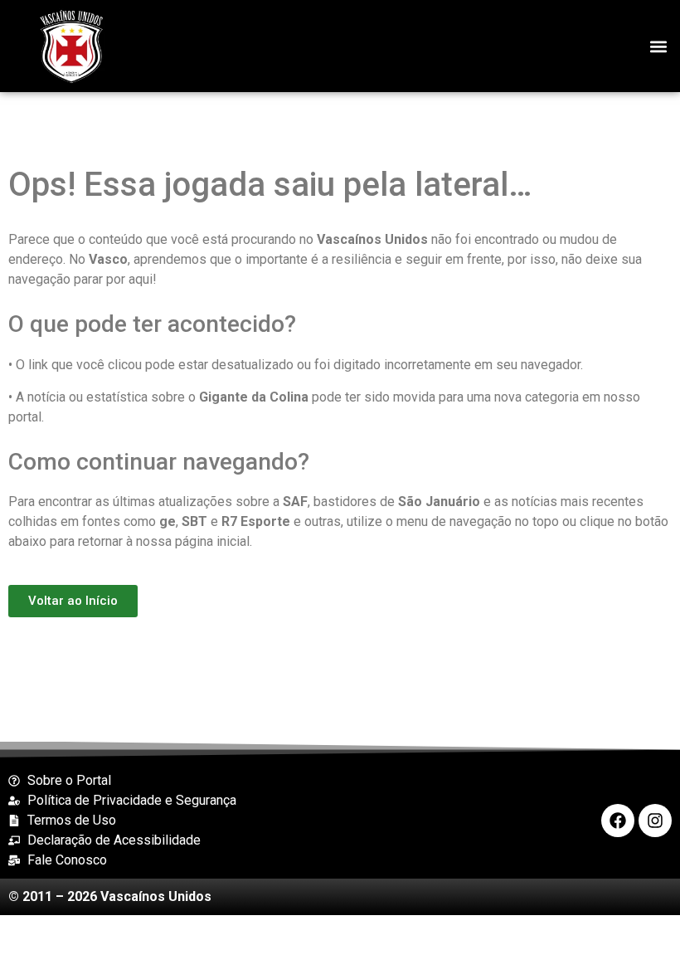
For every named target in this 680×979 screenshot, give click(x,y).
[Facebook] (617, 820)
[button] (658, 46)
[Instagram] (655, 820)
